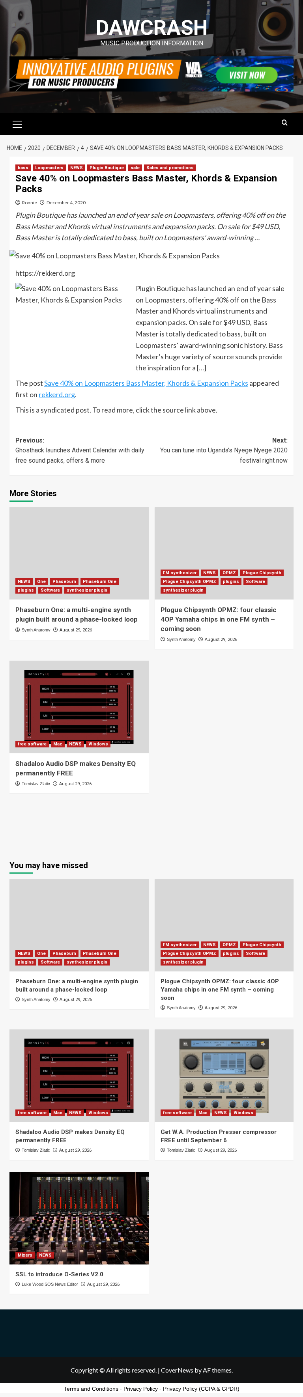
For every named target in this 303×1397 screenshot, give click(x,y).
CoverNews (177, 1370)
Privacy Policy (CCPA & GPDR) (201, 1389)
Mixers (25, 1255)
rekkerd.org (57, 394)
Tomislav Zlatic (36, 783)
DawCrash (152, 28)
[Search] (285, 123)
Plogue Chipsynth (262, 572)
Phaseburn (64, 581)
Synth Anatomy (36, 630)
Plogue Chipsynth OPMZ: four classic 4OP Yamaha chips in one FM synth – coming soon (219, 619)
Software (50, 590)
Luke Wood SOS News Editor (50, 1284)
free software (32, 744)
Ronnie (29, 202)
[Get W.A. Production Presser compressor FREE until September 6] (224, 1075)
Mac (57, 744)
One (41, 581)
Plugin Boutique (107, 167)
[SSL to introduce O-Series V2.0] (79, 1218)
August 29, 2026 (76, 630)
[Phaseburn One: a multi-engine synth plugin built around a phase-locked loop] (79, 553)
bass (23, 167)
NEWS (76, 167)
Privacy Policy (140, 1389)
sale (135, 167)
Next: (224, 450)
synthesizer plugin (87, 590)
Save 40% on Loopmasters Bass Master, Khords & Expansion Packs (146, 383)
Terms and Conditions (91, 1389)
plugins (26, 590)
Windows (98, 744)
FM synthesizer (179, 572)
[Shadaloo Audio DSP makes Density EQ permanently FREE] (79, 707)
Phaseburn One (99, 581)
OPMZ (229, 572)
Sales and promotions (170, 167)
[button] (17, 123)
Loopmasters (49, 167)
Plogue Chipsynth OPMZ (189, 581)
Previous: (79, 450)
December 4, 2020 (66, 202)
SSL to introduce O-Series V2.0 (59, 1274)
